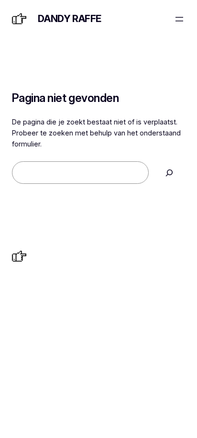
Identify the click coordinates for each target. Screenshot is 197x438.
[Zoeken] (169, 172)
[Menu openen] (179, 19)
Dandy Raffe (69, 18)
